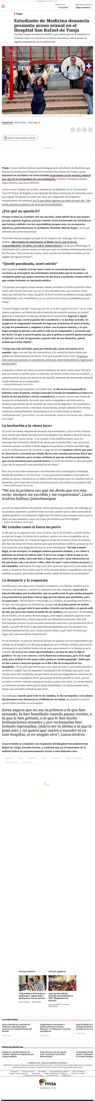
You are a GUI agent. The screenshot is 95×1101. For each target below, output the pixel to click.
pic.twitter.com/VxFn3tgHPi (63, 519)
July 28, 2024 (27, 384)
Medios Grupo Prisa (47, 1088)
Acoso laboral (11, 762)
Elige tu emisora (83, 7)
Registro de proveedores (19, 1074)
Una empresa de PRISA (47, 1082)
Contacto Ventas (28, 1072)
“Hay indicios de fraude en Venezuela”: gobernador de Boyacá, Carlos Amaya (32, 996)
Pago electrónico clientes (59, 1072)
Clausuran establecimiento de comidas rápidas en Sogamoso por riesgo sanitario (18, 1054)
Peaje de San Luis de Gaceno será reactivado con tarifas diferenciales (53, 1054)
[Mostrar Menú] (3, 6)
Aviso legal (36, 1074)
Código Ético (66, 1076)
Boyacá (9, 758)
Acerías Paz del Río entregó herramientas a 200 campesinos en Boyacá (60, 997)
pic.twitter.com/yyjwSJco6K (75, 482)
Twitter (78, 129)
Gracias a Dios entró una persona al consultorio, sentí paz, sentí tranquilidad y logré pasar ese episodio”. (47, 360)
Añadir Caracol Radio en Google (21, 138)
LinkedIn (84, 129)
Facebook (72, 129)
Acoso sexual (28, 762)
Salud (44, 758)
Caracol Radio (11, 6)
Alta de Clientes (78, 1072)
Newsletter (42, 1072)
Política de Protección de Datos (55, 1074)
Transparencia (52, 1076)
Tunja (19, 13)
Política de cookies (78, 1074)
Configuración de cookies (33, 1076)
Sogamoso (7, 122)
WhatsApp (90, 129)
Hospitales (32, 758)
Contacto (14, 1072)
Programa (63, 7)
